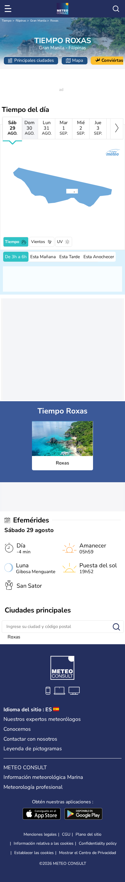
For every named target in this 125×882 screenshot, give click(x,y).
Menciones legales (40, 834)
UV (60, 241)
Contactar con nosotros (30, 738)
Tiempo (7, 21)
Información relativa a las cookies (44, 843)
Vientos (38, 241)
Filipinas (21, 21)
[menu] (9, 8)
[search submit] (116, 627)
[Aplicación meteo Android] (83, 814)
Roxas (54, 21)
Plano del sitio (88, 834)
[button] (67, 191)
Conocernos (17, 729)
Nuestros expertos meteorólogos (42, 719)
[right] (116, 128)
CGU (66, 834)
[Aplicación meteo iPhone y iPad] (41, 814)
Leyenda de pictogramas (32, 748)
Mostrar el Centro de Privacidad (87, 853)
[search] (116, 8)
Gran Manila (38, 21)
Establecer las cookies (34, 853)
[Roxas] (66, 191)
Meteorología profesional (33, 787)
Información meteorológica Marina (43, 777)
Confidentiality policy (98, 843)
